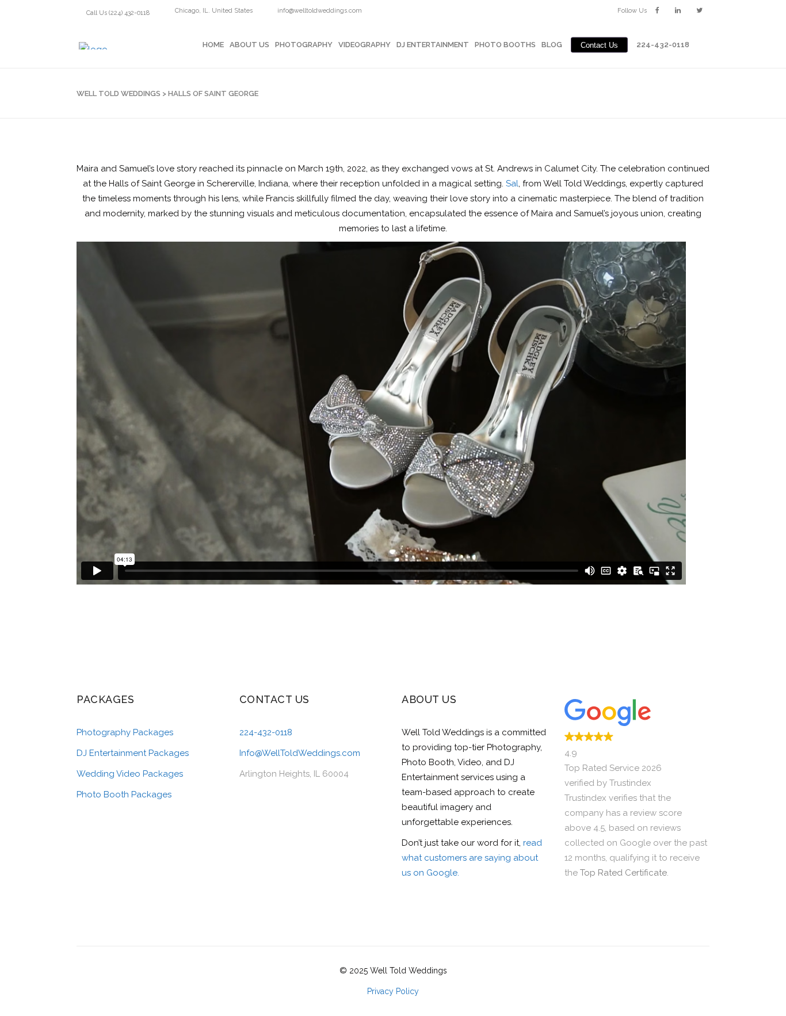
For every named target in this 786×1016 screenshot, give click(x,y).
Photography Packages (125, 732)
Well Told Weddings (119, 93)
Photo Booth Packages (124, 794)
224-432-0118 (265, 732)
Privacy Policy (393, 991)
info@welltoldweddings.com (319, 10)
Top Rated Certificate (623, 873)
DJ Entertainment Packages (133, 753)
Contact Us (599, 44)
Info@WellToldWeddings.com (299, 753)
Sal (512, 183)
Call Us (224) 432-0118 (118, 13)
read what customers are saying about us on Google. (472, 858)
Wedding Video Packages (130, 774)
